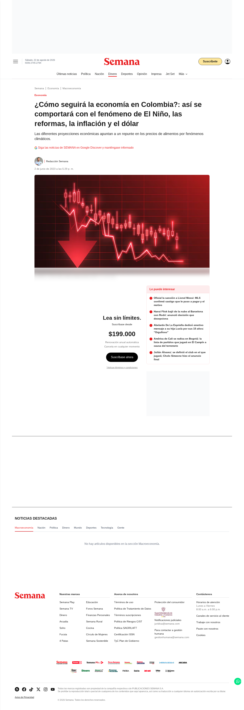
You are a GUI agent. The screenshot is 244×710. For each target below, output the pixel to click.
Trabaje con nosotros (208, 622)
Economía (53, 88)
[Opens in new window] (24, 689)
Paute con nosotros (207, 628)
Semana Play (66, 602)
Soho (62, 628)
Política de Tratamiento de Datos (132, 608)
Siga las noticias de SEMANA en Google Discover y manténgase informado (86, 147)
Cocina (90, 628)
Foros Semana (94, 608)
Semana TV (66, 608)
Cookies (200, 635)
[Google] (17, 689)
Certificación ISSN (124, 634)
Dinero (63, 615)
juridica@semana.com (167, 623)
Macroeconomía (72, 88)
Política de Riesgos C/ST (128, 621)
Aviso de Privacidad (28, 697)
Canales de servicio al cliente (212, 615)
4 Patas (63, 640)
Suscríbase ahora (122, 357)
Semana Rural (94, 621)
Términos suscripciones (127, 615)
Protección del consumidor (170, 602)
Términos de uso (123, 602)
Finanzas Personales (98, 615)
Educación (92, 602)
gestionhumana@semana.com (172, 637)
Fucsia (63, 634)
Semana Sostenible (97, 640)
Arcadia (63, 621)
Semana (39, 88)
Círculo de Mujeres (97, 634)
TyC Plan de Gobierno (126, 640)
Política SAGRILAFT (125, 628)
